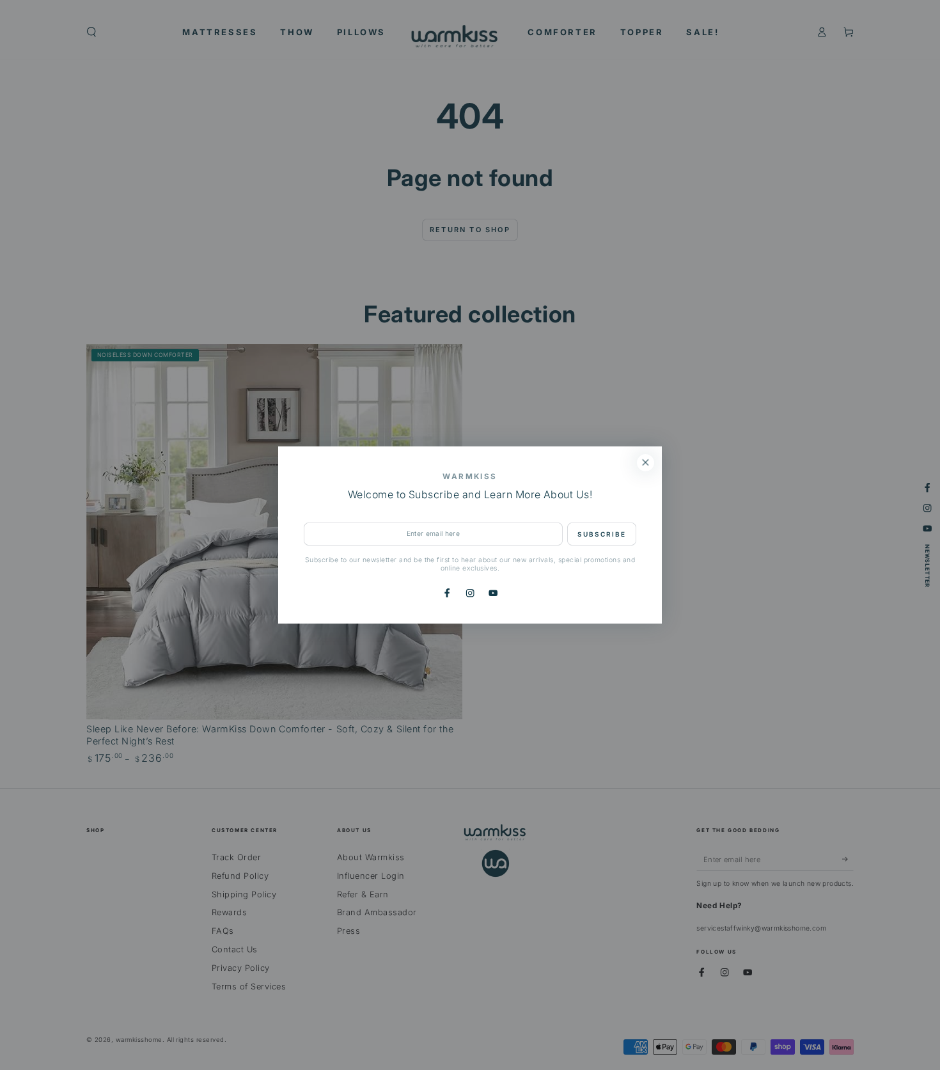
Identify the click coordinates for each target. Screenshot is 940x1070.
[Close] (645, 463)
